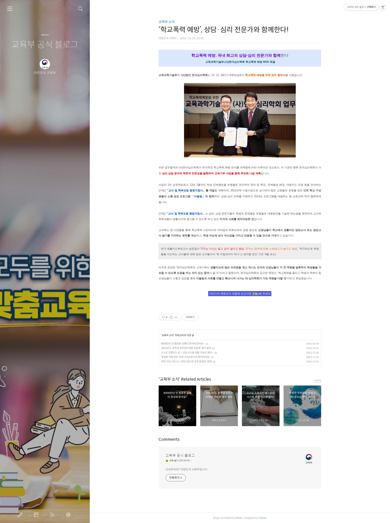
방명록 (37, 515)
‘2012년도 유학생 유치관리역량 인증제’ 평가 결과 (186, 348)
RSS (53, 515)
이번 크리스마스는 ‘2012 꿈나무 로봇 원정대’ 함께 (186, 361)
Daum (239, 517)
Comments (169, 439)
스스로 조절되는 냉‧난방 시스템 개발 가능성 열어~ (187, 352)
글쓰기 (21, 515)
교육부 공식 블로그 (44, 45)
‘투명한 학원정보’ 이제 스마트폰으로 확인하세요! (185, 356)
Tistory (262, 517)
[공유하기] (171, 317)
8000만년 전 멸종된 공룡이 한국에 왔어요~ (183, 343)
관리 (69, 515)
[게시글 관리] (176, 317)
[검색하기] (80, 8)
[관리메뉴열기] (383, 7)
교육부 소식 (167, 22)
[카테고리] (9, 8)
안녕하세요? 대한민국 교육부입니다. (187, 469)
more (318, 380)
